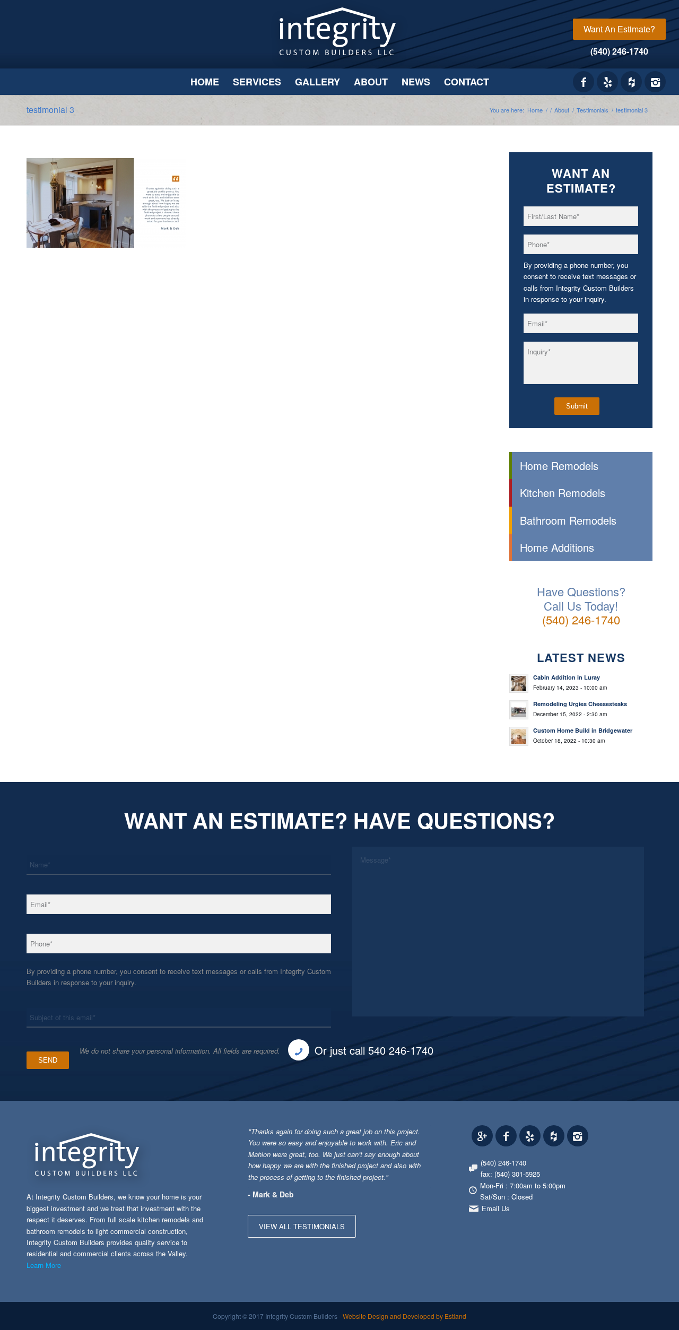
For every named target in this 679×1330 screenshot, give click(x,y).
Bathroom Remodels (568, 520)
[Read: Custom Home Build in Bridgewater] (518, 736)
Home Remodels (559, 465)
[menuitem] (619, 29)
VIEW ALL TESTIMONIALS (302, 1226)
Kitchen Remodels (562, 492)
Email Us (496, 1208)
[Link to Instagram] (655, 81)
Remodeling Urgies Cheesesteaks (580, 704)
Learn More (44, 1265)
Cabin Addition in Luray (566, 677)
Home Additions (557, 547)
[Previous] (396, 1136)
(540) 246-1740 (619, 51)
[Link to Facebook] (583, 81)
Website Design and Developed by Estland (404, 1315)
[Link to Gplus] (482, 1135)
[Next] (420, 1136)
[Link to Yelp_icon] (607, 81)
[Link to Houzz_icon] (631, 81)
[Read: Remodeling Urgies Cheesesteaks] (518, 709)
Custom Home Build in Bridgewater (582, 730)
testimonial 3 (50, 109)
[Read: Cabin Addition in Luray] (518, 683)
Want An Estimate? (619, 29)
